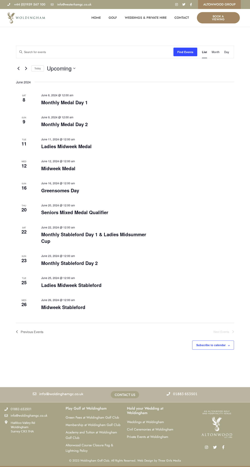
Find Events (185, 52)
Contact (181, 17)
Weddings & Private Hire (146, 17)
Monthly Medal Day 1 (64, 102)
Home (96, 17)
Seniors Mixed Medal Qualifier (74, 212)
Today (37, 68)
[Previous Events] (18, 68)
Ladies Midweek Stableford (71, 285)
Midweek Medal (58, 168)
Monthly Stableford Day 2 (69, 263)
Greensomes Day (60, 190)
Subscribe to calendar (211, 345)
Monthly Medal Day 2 (64, 124)
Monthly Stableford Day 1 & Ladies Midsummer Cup (93, 237)
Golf (113, 17)
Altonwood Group (219, 4)
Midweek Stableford (63, 307)
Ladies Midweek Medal (66, 146)
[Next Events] (26, 68)
